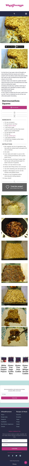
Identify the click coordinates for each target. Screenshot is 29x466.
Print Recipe (21, 46)
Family (4, 358)
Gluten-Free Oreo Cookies (18, 368)
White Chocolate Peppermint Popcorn (5, 368)
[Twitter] (16, 455)
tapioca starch (12, 125)
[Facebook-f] (12, 455)
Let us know (13, 188)
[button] (14, 13)
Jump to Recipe (10, 46)
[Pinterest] (20, 455)
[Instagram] (8, 455)
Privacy (14, 464)
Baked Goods (11, 359)
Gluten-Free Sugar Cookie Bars (11, 369)
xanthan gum (11, 135)
